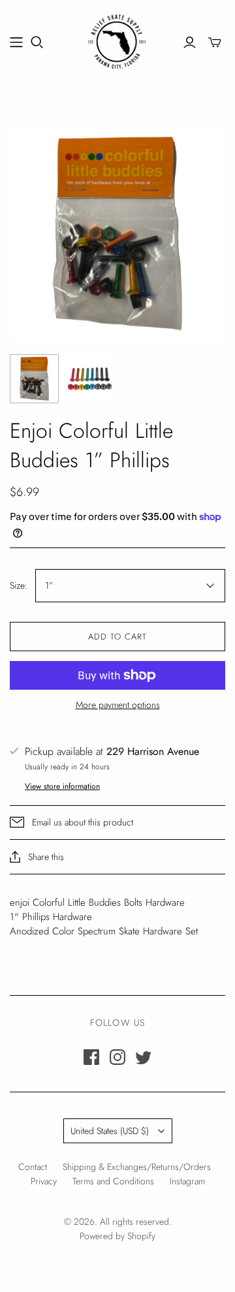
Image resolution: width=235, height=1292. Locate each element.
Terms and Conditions (113, 1181)
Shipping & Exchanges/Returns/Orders (137, 1166)
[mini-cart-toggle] (214, 42)
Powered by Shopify (117, 1235)
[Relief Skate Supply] (117, 40)
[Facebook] (91, 1057)
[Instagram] (117, 1057)
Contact (32, 1166)
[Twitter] (143, 1057)
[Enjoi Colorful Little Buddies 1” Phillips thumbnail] (34, 378)
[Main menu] (16, 42)
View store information (62, 786)
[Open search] (37, 42)
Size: (18, 585)
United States (109, 1130)
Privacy (44, 1181)
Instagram (187, 1181)
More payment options (118, 705)
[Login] (189, 42)
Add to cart (117, 636)
